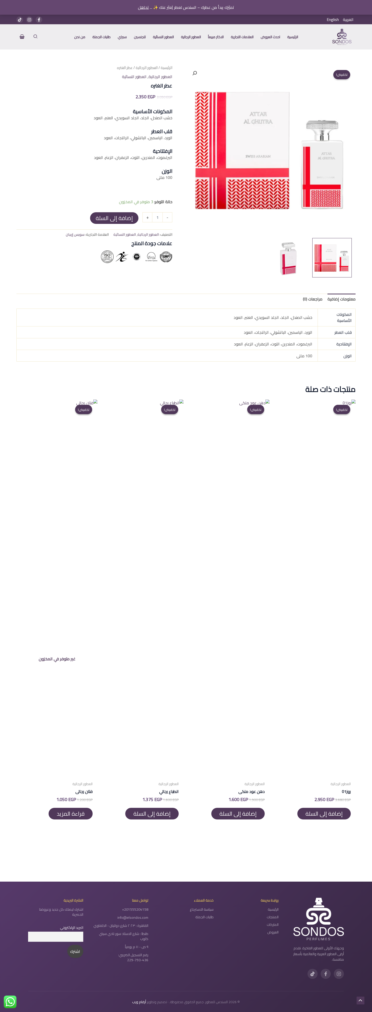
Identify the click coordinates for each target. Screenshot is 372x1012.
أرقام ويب (139, 1002)
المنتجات (273, 917)
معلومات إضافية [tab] (341, 299)
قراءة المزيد (71, 813)
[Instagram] (29, 19)
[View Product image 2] (288, 257)
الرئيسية (166, 67)
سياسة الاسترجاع (202, 909)
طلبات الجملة (204, 917)
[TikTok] (19, 19)
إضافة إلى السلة (114, 218)
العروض (273, 932)
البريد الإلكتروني (71, 927)
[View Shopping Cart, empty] (22, 37)
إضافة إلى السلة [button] (324, 813)
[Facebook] (39, 19)
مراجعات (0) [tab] (312, 299)
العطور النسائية (134, 76)
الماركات (273, 924)
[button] (35, 37)
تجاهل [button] (143, 7)
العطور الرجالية (147, 67)
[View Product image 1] (332, 257)
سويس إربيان (75, 234)
